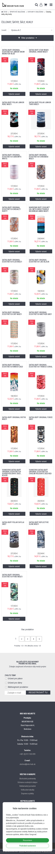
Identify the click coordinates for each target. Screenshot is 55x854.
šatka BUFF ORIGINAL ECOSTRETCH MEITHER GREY (40, 313)
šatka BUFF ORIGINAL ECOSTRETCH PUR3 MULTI (12, 576)
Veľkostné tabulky (27, 790)
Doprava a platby (27, 793)
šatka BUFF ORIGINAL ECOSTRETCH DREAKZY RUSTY (11, 209)
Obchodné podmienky (27, 779)
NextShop (21, 851)
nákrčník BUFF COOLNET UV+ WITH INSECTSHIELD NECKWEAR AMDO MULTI (39, 209)
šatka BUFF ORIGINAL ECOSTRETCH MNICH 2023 (12, 366)
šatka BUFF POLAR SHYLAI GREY (13, 523)
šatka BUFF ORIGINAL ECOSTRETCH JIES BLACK (39, 261)
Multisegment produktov (18, 687)
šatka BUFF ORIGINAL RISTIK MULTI (14, 418)
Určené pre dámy (15, 682)
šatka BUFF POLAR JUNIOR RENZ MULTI (13, 103)
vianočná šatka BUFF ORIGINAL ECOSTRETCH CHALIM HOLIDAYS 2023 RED (40, 471)
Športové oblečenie (17, 12)
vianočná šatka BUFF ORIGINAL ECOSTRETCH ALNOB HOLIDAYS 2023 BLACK (11, 471)
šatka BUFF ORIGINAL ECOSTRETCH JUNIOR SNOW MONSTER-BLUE (13, 52)
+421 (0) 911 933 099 (27, 754)
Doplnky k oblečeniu (35, 12)
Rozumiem (27, 840)
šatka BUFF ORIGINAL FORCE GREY (40, 418)
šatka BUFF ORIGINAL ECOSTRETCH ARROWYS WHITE (11, 157)
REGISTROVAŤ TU (38, 692)
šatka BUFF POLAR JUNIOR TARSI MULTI (40, 103)
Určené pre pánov (15, 678)
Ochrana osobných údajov (27, 782)
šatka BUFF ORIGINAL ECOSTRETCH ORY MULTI (12, 313)
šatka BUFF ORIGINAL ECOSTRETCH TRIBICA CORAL (40, 366)
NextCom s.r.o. (47, 851)
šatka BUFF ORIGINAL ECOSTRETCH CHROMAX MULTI (38, 157)
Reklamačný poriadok (27, 786)
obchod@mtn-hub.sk (27, 764)
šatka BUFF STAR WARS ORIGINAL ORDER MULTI (39, 51)
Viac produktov (27, 629)
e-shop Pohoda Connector (33, 851)
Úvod (5, 12)
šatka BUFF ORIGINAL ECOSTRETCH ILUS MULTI (12, 261)
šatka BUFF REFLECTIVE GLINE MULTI (39, 523)
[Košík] (45, 4)
